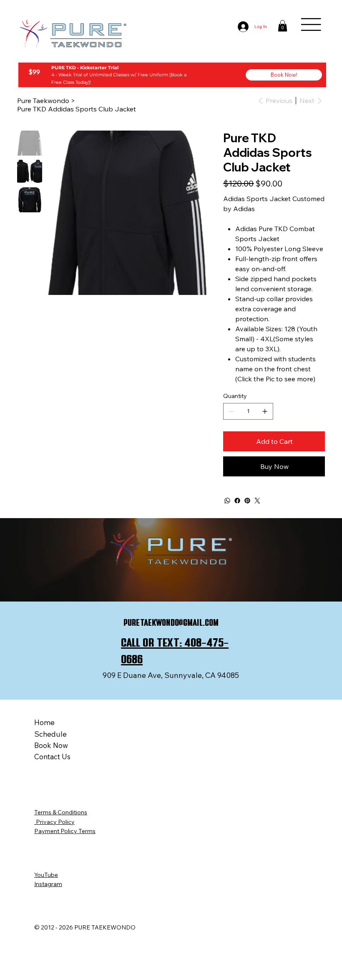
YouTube (46, 875)
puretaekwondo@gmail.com (171, 622)
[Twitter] (257, 500)
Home (44, 722)
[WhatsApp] (227, 500)
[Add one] (264, 411)
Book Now (51, 745)
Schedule (50, 734)
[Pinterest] (247, 500)
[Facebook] (237, 500)
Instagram (48, 884)
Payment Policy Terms (65, 831)
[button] (282, 25)
